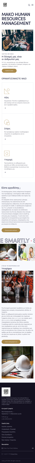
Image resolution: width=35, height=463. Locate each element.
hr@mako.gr (5, 417)
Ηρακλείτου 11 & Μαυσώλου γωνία (11, 414)
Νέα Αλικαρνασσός (7, 411)
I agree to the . (11, 454)
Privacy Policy (14, 454)
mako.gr (4, 461)
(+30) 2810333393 (7, 419)
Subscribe (32, 448)
